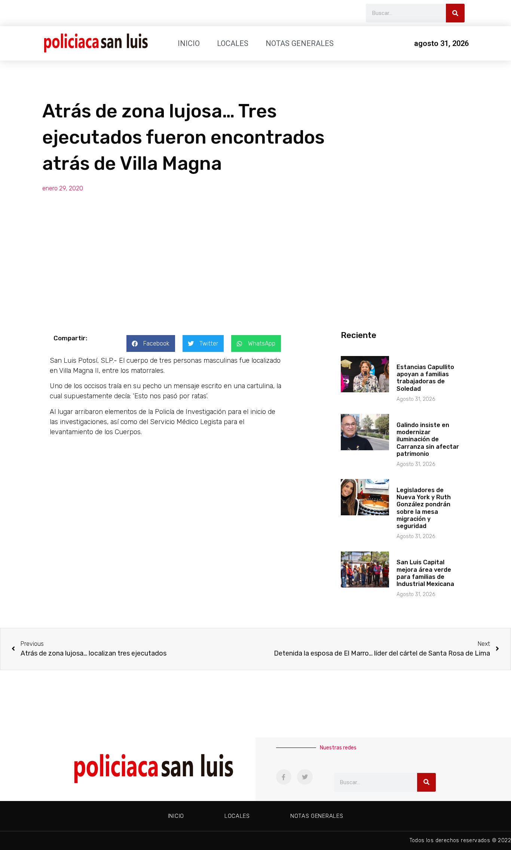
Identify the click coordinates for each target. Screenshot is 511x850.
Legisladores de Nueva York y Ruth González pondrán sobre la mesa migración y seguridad (424, 508)
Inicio (189, 43)
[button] (150, 343)
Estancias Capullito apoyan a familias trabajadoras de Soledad (425, 377)
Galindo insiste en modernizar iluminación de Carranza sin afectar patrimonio (428, 439)
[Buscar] (455, 13)
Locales (232, 43)
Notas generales (300, 43)
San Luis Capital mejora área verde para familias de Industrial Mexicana (425, 573)
